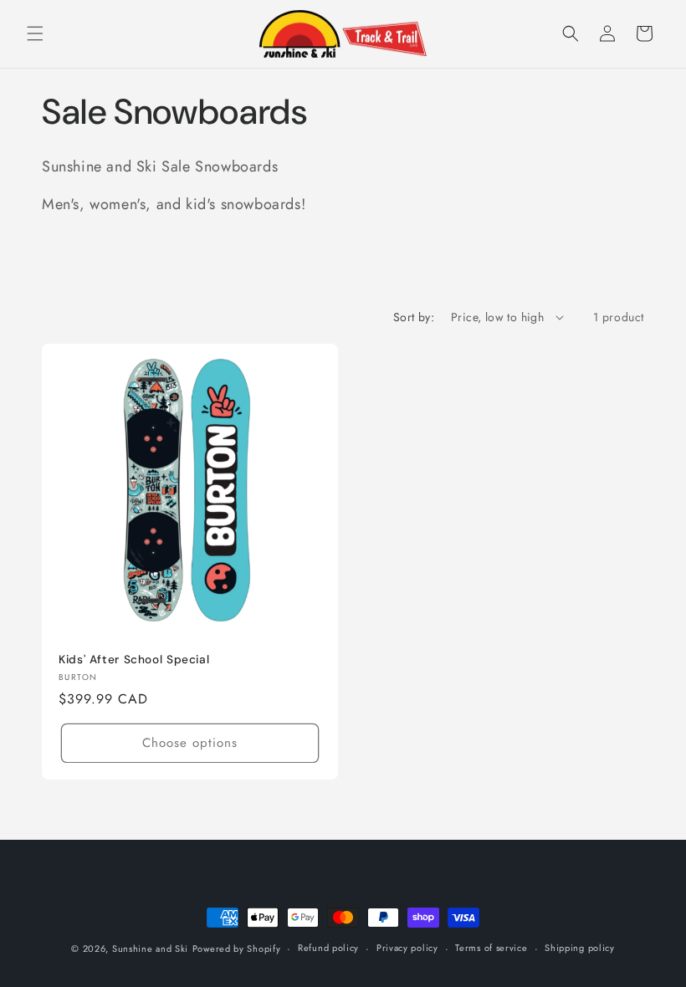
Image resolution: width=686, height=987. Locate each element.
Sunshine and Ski (150, 948)
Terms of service (491, 947)
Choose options (190, 743)
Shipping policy (580, 947)
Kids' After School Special (134, 659)
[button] (35, 33)
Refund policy (328, 947)
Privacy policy (407, 947)
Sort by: (413, 317)
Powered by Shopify (236, 948)
